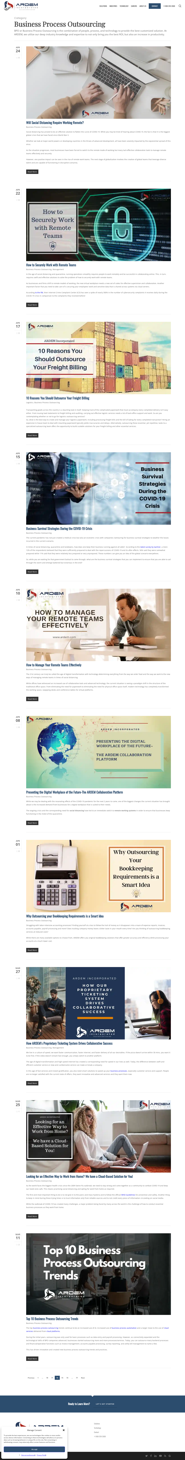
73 (62, 1378)
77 (77, 1378)
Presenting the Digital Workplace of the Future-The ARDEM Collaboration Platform (74, 792)
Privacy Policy (41, 1455)
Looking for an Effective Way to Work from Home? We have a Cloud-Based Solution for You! (79, 1176)
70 (47, 1378)
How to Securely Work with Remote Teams (51, 264)
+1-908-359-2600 (100, 1436)
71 (52, 1378)
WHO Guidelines (128, 1195)
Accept (34, 1449)
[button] (63, 1430)
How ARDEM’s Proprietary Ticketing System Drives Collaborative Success (69, 1043)
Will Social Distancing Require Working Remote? (55, 122)
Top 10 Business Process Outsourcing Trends (52, 1318)
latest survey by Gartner (150, 547)
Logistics (29, 402)
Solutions (97, 1423)
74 (67, 1378)
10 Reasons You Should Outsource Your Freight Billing (57, 397)
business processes (118, 1071)
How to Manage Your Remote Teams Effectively (53, 664)
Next (83, 1378)
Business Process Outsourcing (39, 127)
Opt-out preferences (28, 1455)
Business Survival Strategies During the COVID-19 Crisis (59, 528)
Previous (31, 1378)
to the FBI (39, 292)
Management (58, 269)
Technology (97, 1427)
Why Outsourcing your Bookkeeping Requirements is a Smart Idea (65, 916)
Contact (96, 1432)
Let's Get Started (105, 1404)
